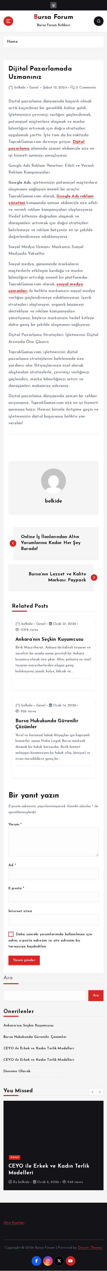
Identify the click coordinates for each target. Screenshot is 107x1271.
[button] (92, 1092)
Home (12, 42)
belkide (20, 87)
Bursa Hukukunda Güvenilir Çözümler (35, 1037)
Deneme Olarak (16, 1071)
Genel (34, 87)
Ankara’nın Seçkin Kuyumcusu (28, 1025)
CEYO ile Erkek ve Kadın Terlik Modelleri (38, 1048)
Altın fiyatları (13, 1223)
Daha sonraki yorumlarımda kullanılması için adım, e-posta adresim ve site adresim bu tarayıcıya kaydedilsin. (50, 940)
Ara (8, 977)
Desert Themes (90, 1248)
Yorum (15, 824)
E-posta (16, 888)
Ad (12, 865)
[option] (53, 1145)
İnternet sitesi (20, 911)
